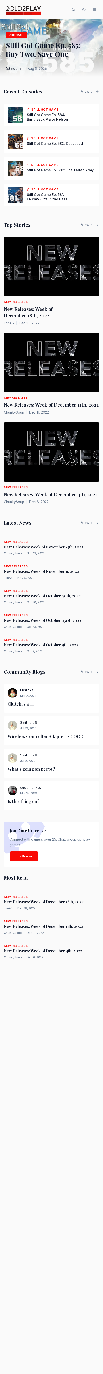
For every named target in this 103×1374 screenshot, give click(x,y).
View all (87, 91)
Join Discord (23, 856)
